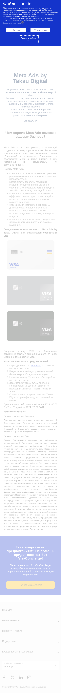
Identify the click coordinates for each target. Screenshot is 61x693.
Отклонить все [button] (40, 30)
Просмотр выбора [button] (28, 38)
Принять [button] (16, 30)
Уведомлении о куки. (12, 23)
